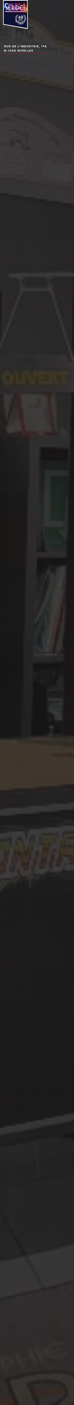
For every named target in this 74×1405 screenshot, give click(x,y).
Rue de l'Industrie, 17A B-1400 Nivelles (25, 48)
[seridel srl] (15, 14)
